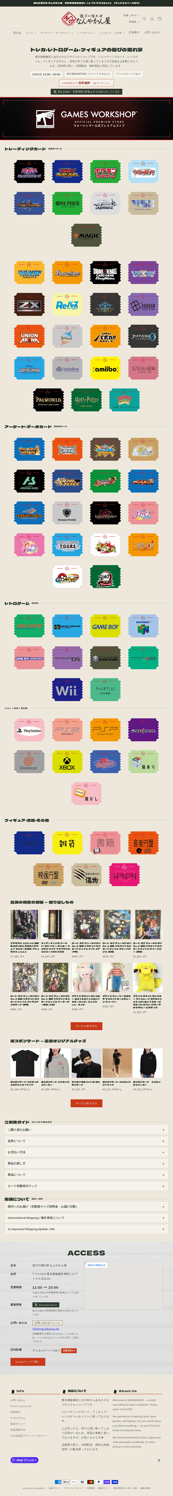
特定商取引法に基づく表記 (125, 1488)
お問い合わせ (17, 1400)
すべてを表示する (86, 1026)
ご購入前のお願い (19, 1130)
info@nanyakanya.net (45, 1329)
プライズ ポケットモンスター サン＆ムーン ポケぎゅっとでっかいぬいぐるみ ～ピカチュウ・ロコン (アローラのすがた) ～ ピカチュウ (147, 1002)
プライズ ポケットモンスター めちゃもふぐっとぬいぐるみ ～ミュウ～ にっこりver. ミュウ (86, 1000)
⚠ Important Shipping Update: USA (31, 1229)
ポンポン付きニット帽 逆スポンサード (86, 1083)
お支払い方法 (17, 1152)
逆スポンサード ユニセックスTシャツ (117, 1083)
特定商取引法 (17, 1429)
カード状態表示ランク (22, 1186)
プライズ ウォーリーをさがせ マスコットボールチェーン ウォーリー (117, 999)
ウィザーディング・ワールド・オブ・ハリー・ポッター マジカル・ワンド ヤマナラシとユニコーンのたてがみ (55, 947)
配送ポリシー (104, 1488)
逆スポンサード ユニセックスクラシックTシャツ (24, 1083)
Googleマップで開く (28, 1361)
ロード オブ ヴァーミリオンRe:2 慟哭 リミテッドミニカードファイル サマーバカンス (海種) (117, 947)
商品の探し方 (17, 1163)
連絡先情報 (146, 1488)
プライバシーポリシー (74, 1488)
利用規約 (15, 1411)
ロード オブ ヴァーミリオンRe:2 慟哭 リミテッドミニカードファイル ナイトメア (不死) (86, 947)
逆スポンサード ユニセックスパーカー (55, 1083)
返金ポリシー (17, 1423)
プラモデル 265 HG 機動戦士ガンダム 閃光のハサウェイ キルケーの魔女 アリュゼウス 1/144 (24, 947)
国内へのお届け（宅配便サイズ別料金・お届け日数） (43, 1206)
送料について (17, 1141)
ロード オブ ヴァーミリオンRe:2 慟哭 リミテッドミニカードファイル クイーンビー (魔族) (147, 947)
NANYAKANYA (39, 1488)
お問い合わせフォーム (47, 1322)
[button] (31, 32)
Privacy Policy (17, 1417)
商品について (17, 1174)
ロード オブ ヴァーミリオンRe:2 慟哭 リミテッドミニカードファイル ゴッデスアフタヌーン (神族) (24, 1000)
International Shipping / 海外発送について (36, 1218)
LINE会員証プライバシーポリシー (28, 1435)
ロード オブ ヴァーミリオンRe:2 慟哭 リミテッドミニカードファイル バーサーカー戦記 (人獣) (55, 1000)
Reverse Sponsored (20, 1406)
